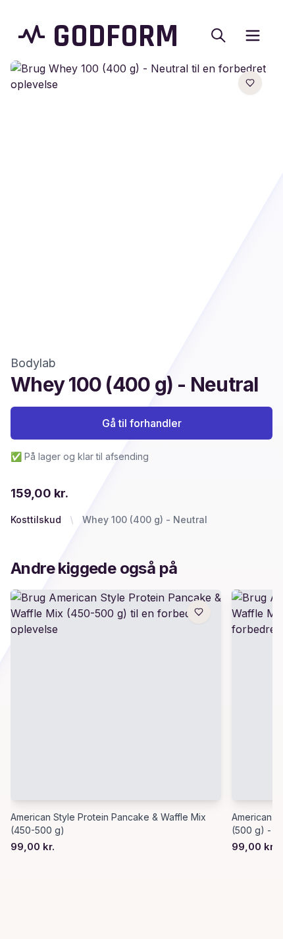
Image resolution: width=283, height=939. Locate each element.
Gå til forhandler (142, 423)
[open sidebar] (252, 35)
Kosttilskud (36, 519)
